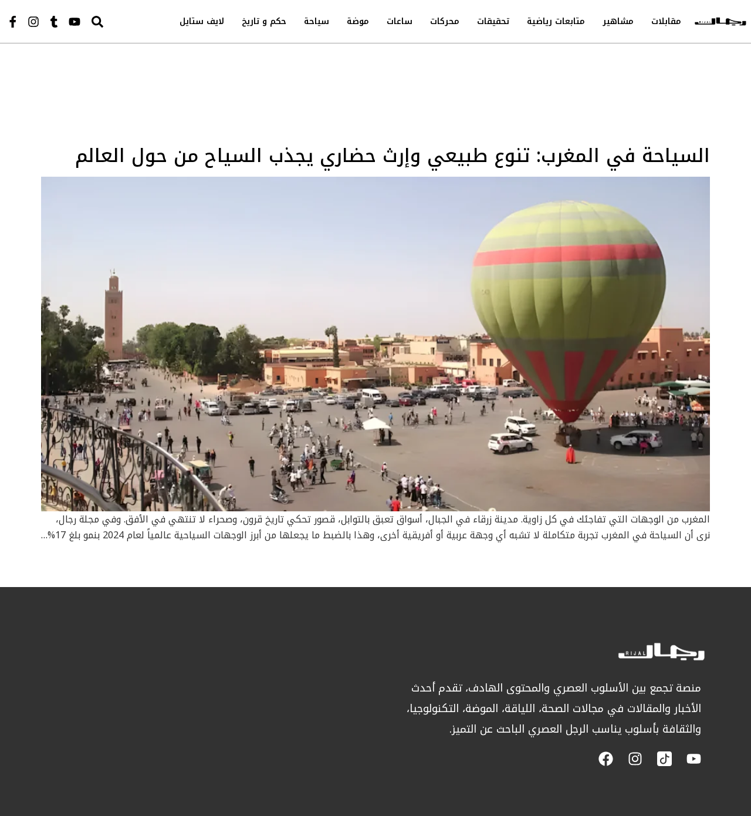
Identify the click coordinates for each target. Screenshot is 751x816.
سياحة (316, 21)
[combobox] (121, 21)
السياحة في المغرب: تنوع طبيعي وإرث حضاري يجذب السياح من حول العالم (392, 156)
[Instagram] (33, 22)
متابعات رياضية (556, 21)
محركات (444, 21)
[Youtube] (74, 22)
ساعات (399, 21)
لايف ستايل (202, 21)
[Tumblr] (54, 22)
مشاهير (618, 21)
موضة (358, 21)
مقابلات (666, 21)
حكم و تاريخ (264, 21)
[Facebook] (605, 758)
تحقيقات (493, 21)
